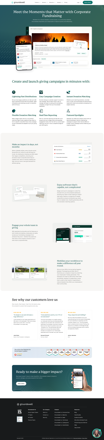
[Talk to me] (97, 433)
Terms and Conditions (77, 438)
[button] (37, 2)
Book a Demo (87, 2)
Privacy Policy (84, 438)
